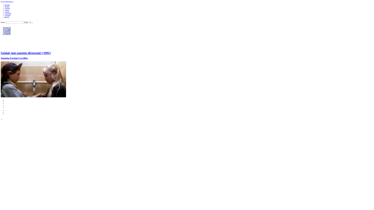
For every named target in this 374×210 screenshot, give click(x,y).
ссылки (7, 12)
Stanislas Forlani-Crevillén (14, 58)
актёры (7, 6)
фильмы (7, 5)
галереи (7, 8)
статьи (7, 10)
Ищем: (3, 22)
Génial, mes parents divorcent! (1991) (26, 53)
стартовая (8, 13)
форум (7, 17)
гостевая (7, 15)
